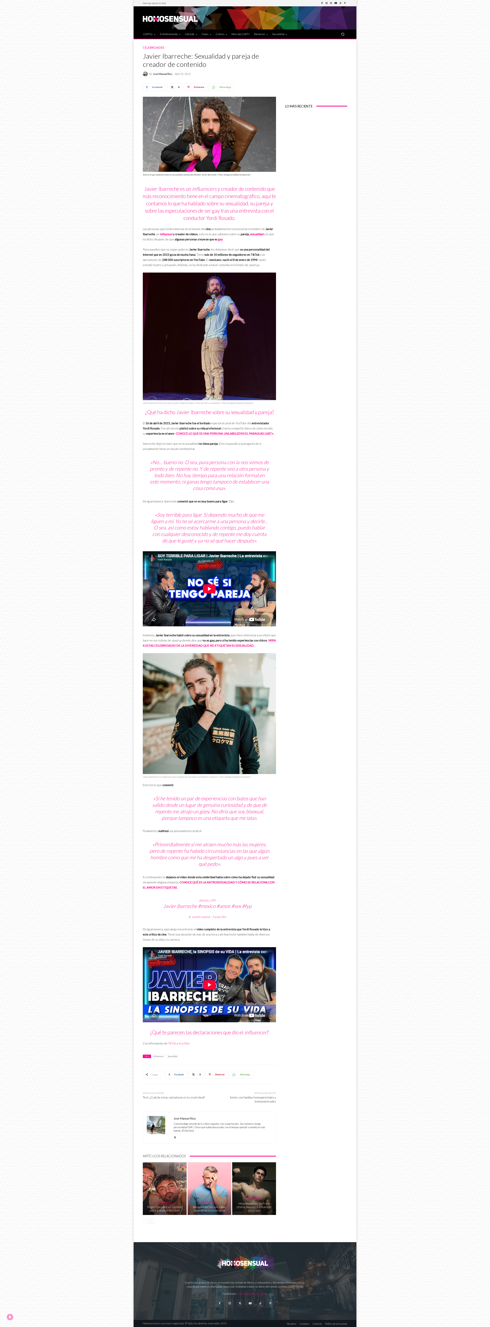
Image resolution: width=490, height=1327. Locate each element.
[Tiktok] (260, 1303)
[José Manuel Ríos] (146, 73)
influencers (158, 1056)
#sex (236, 906)
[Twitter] (331, 3)
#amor (223, 906)
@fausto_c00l (207, 900)
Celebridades (153, 47)
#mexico (207, 906)
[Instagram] (326, 3)
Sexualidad (172, 1056)
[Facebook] (322, 3)
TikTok (172, 1043)
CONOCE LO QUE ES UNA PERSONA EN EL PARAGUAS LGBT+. (225, 433)
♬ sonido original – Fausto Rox (207, 916)
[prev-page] (145, 1221)
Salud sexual (209, 1202)
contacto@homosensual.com (252, 1293)
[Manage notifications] (10, 1317)
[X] (175, 1136)
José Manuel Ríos (162, 74)
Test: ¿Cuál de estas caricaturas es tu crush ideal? (174, 1097)
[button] (342, 33)
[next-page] (151, 1221)
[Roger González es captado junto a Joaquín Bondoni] (165, 1188)
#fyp (247, 906)
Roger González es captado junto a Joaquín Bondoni (164, 1208)
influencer (166, 234)
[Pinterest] (345, 3)
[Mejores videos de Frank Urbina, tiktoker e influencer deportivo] (254, 1188)
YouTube (184, 1043)
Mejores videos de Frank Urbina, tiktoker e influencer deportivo (254, 1207)
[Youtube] (335, 3)
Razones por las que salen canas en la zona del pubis (209, 1208)
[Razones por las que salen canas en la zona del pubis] (209, 1188)
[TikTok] (340, 3)
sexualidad (257, 234)
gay (220, 239)
